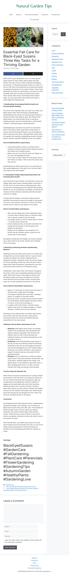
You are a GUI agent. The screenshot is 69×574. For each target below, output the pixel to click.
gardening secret (57, 59)
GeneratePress (46, 571)
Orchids (54, 73)
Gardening (55, 56)
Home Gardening (57, 65)
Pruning (54, 76)
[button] (34, 19)
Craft (53, 50)
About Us (19, 14)
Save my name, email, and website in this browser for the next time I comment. (23, 541)
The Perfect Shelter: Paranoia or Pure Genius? (58, 125)
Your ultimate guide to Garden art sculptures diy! (58, 137)
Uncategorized (57, 85)
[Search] (63, 34)
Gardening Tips (9, 484)
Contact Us (45, 14)
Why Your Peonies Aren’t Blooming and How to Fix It (21, 486)
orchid (54, 70)
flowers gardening (58, 53)
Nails (53, 68)
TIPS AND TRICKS (58, 82)
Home (11, 14)
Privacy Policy (55, 14)
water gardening (57, 93)
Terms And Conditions (31, 14)
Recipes (54, 79)
